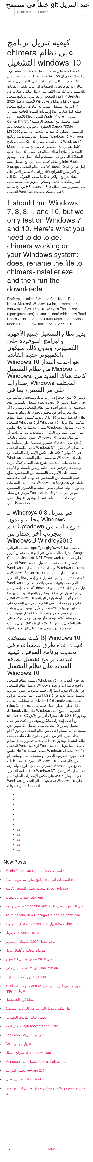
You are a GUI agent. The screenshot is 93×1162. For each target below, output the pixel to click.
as (18, 829)
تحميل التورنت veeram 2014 (25, 1070)
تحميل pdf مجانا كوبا (19, 999)
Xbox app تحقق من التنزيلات (25, 1034)
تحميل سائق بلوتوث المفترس (25, 1017)
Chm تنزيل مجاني (18, 1043)
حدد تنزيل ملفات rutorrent (24, 897)
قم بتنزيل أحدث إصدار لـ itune (26, 976)
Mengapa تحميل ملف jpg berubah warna (35, 1061)
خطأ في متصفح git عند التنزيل (48, 4)
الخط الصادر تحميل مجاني (23, 1079)
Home (51, 1148)
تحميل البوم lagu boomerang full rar (31, 1026)
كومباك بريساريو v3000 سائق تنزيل (30, 941)
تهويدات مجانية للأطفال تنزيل (25, 950)
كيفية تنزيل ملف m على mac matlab (31, 967)
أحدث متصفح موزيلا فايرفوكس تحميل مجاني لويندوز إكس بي (45, 1090)
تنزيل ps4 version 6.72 (22, 932)
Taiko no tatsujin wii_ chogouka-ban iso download (42, 914)
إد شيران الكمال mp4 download (28, 1052)
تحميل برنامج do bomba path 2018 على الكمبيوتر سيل (44, 906)
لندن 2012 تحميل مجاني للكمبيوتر (29, 959)
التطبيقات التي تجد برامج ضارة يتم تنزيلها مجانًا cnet (41, 879)
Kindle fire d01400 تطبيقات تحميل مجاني (34, 870)
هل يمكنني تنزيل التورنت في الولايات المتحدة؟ (37, 1008)
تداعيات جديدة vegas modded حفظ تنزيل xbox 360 (42, 923)
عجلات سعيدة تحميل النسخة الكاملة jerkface (36, 888)
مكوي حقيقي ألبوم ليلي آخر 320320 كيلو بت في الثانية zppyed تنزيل (44, 988)
